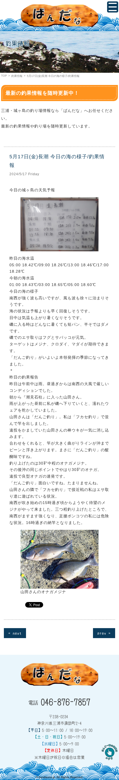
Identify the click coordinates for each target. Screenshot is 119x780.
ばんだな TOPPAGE (59, 15)
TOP (4, 75)
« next (15, 633)
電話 (59, 701)
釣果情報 (16, 75)
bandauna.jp (47, 777)
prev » (104, 633)
